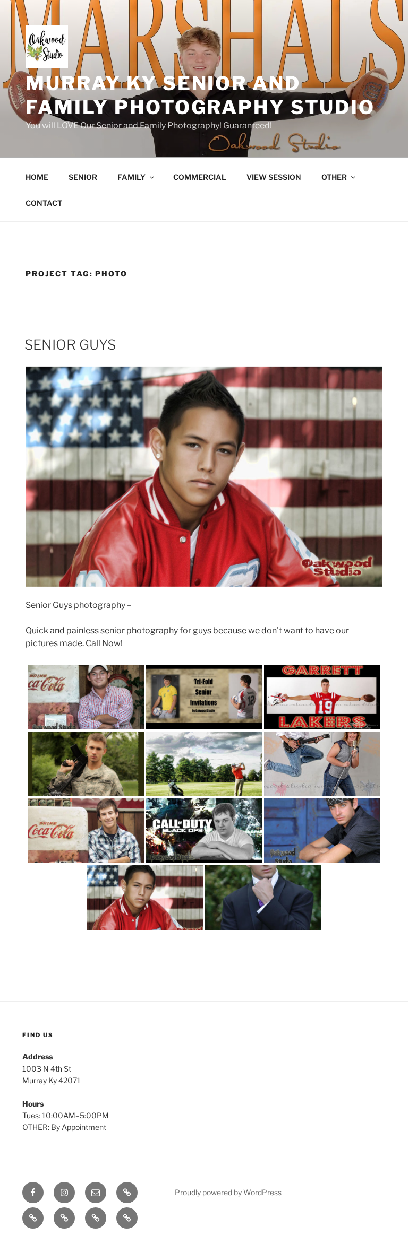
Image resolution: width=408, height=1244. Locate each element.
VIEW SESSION (273, 176)
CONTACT (44, 202)
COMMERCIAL (199, 176)
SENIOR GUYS (70, 344)
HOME (37, 176)
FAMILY (131, 176)
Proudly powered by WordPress (228, 1192)
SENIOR (83, 176)
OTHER (334, 176)
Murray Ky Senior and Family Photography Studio (200, 95)
